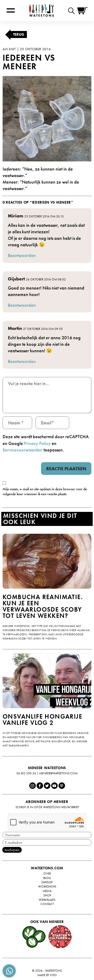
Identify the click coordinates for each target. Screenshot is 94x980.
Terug (18, 34)
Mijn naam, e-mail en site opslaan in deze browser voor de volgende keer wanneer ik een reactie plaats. (45, 492)
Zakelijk (47, 882)
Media (47, 891)
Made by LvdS (47, 975)
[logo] (41, 10)
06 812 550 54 (26, 773)
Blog (47, 878)
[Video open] (72, 10)
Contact (47, 904)
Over (47, 873)
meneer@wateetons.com (58, 773)
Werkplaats (47, 900)
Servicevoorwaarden (23, 450)
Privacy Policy (37, 443)
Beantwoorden (22, 255)
